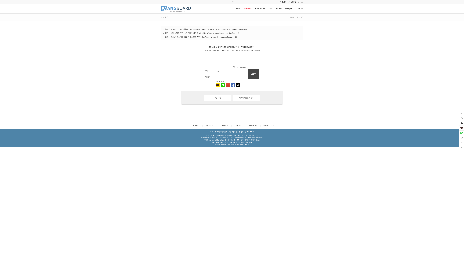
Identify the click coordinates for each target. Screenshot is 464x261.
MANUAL (253, 126)
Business (248, 8)
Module (299, 8)
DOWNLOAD (268, 126)
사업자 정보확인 (241, 142)
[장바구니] (461, 118)
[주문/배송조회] (461, 123)
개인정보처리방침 (230, 142)
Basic (238, 8)
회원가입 (294, 2)
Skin (271, 8)
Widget (288, 8)
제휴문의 (214, 142)
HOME (195, 126)
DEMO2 (224, 126)
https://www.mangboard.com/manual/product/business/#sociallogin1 (219, 29)
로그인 (284, 2)
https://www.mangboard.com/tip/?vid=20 (219, 37)
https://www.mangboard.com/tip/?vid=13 (221, 33)
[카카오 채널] (461, 128)
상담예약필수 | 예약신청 (252, 140)
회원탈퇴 (249, 142)
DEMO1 (209, 126)
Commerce (260, 8)
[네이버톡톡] (461, 132)
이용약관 (220, 142)
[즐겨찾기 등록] (461, 137)
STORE (239, 126)
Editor (279, 8)
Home (292, 17)
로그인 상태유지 (240, 67)
